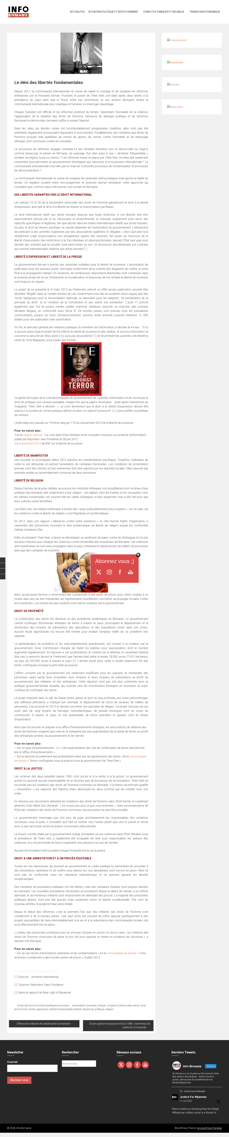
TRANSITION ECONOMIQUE (204, 11)
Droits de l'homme (27, 1005)
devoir (136, 1005)
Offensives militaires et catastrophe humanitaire (43, 1023)
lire (58, 748)
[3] (74, 661)
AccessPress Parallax (209, 1128)
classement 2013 (30, 443)
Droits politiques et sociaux (54, 1005)
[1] (85, 249)
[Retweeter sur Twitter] (181, 1091)
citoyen (102, 1005)
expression (42, 1009)
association (79, 1005)
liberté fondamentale (61, 1009)
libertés (78, 1009)
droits (32, 1009)
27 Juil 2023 (186, 1101)
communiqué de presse (121, 953)
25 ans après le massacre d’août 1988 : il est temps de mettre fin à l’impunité (119, 1025)
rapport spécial (32, 435)
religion (109, 1009)
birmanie (92, 1005)
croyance (112, 1005)
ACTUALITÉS (77, 11)
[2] (95, 336)
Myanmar (88, 1009)
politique (99, 1009)
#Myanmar (178, 1112)
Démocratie (125, 1005)
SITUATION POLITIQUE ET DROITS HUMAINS (113, 11)
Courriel (12, 1062)
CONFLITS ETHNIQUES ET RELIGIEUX (163, 11)
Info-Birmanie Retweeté (194, 1091)
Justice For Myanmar (193, 1097)
